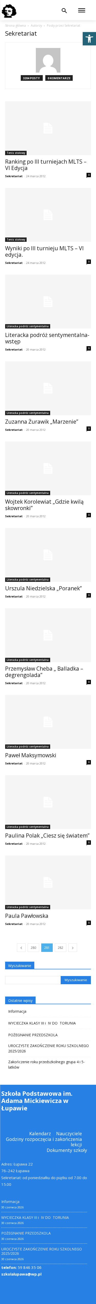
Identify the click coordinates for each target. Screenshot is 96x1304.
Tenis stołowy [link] (16, 153)
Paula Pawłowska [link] (26, 915)
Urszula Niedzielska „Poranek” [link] (43, 588)
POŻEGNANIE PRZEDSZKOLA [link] (33, 1034)
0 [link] (89, 175)
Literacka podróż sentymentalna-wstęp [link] (47, 338)
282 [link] (60, 947)
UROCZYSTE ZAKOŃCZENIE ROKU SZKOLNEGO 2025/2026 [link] (48, 1048)
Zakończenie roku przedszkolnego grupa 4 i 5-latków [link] (46, 1064)
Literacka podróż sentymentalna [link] (28, 326)
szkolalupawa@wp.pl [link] (21, 1274)
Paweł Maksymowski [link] (30, 755)
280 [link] (33, 947)
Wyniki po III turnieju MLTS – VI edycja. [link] (44, 251)
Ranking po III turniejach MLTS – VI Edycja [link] (46, 165)
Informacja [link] (17, 1011)
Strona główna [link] (15, 25)
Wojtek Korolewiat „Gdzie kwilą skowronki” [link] (44, 505)
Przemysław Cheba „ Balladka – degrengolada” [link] (44, 672)
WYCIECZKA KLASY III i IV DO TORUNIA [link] (42, 1023)
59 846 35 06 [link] (21, 1267)
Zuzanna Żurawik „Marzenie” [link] (41, 421)
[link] (89, 38)
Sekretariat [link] (14, 176)
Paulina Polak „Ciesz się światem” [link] (47, 835)
